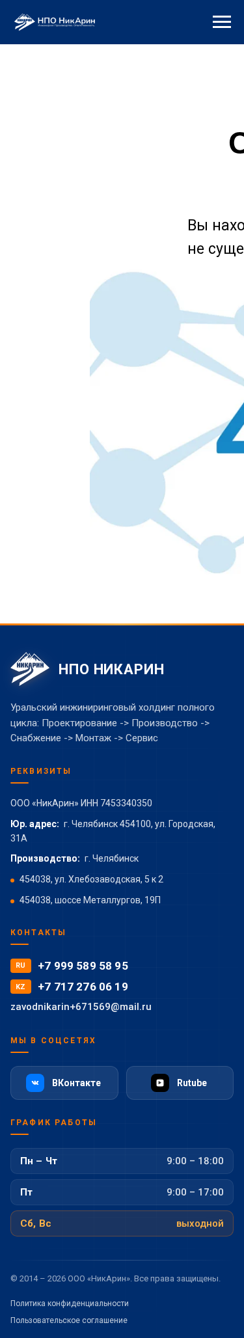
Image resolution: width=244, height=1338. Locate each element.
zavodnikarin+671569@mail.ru (81, 1007)
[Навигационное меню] (222, 22)
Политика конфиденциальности (69, 1303)
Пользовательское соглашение (69, 1320)
